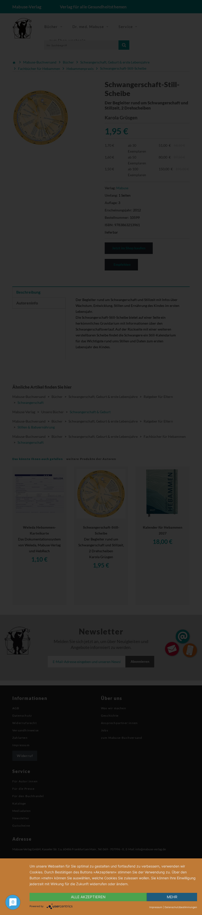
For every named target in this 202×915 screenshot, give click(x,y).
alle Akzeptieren (88, 897)
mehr (172, 897)
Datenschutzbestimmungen (181, 907)
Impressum (155, 907)
